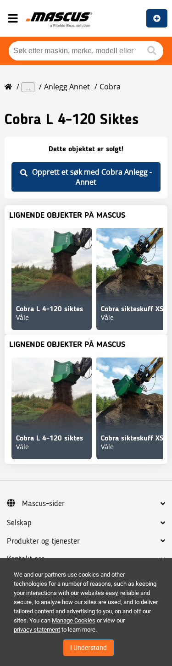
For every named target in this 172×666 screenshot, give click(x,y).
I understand (88, 647)
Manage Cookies (73, 620)
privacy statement (37, 629)
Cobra (110, 87)
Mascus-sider (43, 504)
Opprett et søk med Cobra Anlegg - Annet (92, 177)
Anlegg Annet (67, 87)
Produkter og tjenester (43, 541)
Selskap (19, 523)
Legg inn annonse (156, 18)
